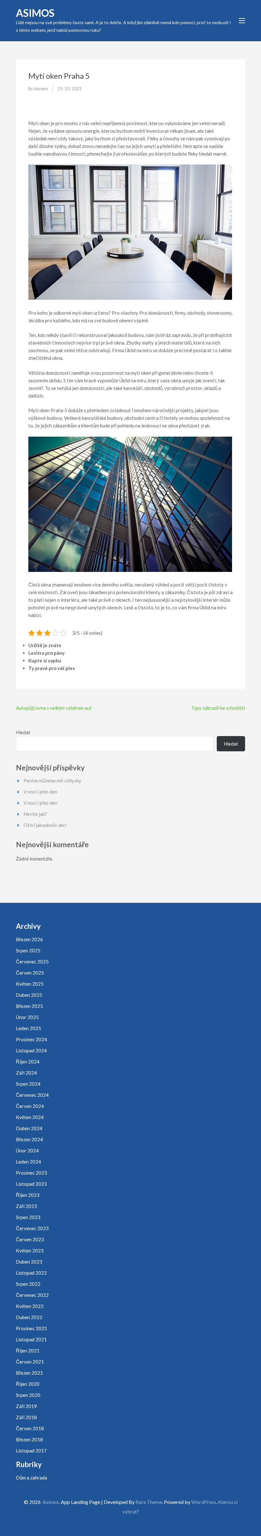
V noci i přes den (40, 792)
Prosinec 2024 (31, 1039)
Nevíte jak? (35, 814)
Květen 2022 (30, 1306)
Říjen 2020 (27, 1384)
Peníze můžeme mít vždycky (52, 780)
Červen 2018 (30, 1428)
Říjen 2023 (27, 1195)
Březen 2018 (29, 1439)
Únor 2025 (27, 1017)
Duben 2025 (29, 995)
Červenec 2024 (32, 1095)
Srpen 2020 (28, 1395)
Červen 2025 (30, 973)
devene (41, 88)
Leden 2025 (28, 1028)
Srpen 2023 (28, 1217)
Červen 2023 (30, 1239)
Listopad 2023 (31, 1184)
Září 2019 (26, 1406)
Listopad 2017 (31, 1450)
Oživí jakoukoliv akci (45, 825)
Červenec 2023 (32, 1228)
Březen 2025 (29, 1006)
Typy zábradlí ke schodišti (218, 708)
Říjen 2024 (27, 1061)
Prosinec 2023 (31, 1173)
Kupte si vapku (44, 660)
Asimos (35, 13)
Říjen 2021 (27, 1350)
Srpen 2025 (28, 950)
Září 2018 (26, 1417)
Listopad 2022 (31, 1273)
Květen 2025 (30, 984)
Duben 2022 (29, 1317)
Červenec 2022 (32, 1295)
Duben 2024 (29, 1128)
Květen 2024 (30, 1117)
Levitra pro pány (46, 653)
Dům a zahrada (31, 1477)
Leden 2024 (28, 1161)
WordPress (203, 1502)
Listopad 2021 (31, 1339)
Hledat (23, 732)
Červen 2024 (30, 1106)
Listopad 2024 (31, 1050)
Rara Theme (149, 1502)
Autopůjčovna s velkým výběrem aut (54, 708)
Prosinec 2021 (31, 1328)
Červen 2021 (30, 1362)
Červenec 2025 (32, 961)
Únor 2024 (27, 1150)
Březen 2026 (29, 939)
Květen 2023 (30, 1250)
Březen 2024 (29, 1139)
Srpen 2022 (28, 1284)
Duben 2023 (29, 1261)
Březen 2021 (29, 1373)
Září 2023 (26, 1206)
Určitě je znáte (44, 645)
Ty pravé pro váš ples (51, 668)
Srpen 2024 (28, 1084)
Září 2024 (26, 1073)
